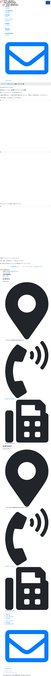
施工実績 (8, 618)
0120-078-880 (6, 272)
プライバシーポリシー (11, 672)
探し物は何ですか (38, 266)
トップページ (9, 613)
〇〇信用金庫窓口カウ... (14, 266)
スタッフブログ (9, 87)
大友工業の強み (9, 616)
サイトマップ (9, 671)
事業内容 (8, 615)
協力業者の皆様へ (10, 624)
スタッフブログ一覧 (27, 266)
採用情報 (8, 622)
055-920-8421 (10, 399)
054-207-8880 (10, 566)
